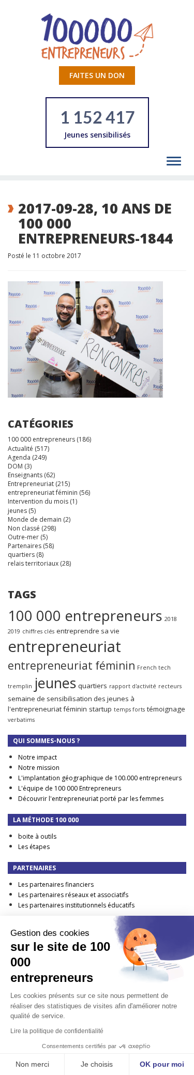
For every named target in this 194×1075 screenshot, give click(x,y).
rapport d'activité (132, 686)
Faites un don (97, 75)
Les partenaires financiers (56, 884)
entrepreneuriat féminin (43, 492)
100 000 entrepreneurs (41, 439)
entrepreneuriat (64, 646)
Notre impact (37, 757)
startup (100, 709)
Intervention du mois (38, 501)
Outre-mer (23, 537)
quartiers (21, 554)
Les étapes (34, 846)
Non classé (24, 528)
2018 (171, 619)
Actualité (20, 448)
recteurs (170, 686)
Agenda (19, 457)
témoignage (166, 709)
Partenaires (24, 545)
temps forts (129, 709)
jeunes (17, 510)
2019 (14, 631)
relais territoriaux (33, 563)
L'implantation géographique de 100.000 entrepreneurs (100, 778)
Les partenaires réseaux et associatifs (73, 894)
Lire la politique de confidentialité (56, 1031)
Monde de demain (35, 519)
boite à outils (37, 836)
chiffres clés (38, 631)
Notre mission (38, 767)
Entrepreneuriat (31, 483)
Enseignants (25, 475)
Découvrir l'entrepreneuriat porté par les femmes (90, 798)
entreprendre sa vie (88, 630)
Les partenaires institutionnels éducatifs (76, 905)
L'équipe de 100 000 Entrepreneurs (69, 788)
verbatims (21, 719)
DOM (15, 466)
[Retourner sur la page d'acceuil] (97, 36)
